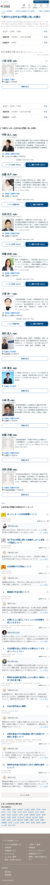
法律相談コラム (10, 851)
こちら (41, 52)
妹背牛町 (28, 817)
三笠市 (9, 812)
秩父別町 (35, 817)
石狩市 (21, 815)
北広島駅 (7, 354)
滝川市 (19, 812)
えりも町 (4, 825)
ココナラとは (9, 854)
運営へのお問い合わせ (13, 860)
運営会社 (8, 872)
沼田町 (9, 820)
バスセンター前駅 (11, 156)
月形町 (9, 817)
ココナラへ (5, 2)
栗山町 (3, 817)
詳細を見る (25, 86)
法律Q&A (8, 848)
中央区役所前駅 (9, 490)
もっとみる (25, 795)
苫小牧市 (13, 386)
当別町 (26, 815)
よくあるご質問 (10, 857)
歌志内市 (31, 812)
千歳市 (12, 79)
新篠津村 (32, 815)
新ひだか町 (11, 825)
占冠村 (14, 820)
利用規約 (32, 848)
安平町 (10, 822)
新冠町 (33, 822)
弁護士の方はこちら (41, 2)
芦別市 (38, 809)
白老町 (37, 820)
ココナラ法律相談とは (13, 844)
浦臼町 (14, 817)
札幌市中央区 (15, 154)
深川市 (37, 812)
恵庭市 (3, 815)
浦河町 (38, 822)
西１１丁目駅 (9, 315)
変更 (45, 31)
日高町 (22, 822)
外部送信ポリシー (35, 854)
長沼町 (44, 815)
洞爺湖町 (4, 822)
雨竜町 (41, 817)
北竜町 (3, 820)
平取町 (28, 822)
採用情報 (8, 875)
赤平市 (3, 812)
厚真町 (42, 820)
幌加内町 (20, 820)
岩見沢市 (20, 809)
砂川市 (25, 812)
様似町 (44, 822)
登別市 (42, 812)
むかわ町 (16, 822)
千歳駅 (6, 82)
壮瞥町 (32, 820)
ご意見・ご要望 (34, 844)
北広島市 (13, 352)
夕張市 (14, 809)
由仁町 (38, 815)
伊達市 (9, 815)
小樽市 (3, 809)
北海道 (6, 79)
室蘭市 (9, 809)
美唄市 (33, 809)
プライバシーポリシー (37, 851)
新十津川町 (20, 817)
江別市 (44, 809)
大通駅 (7, 196)
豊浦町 (26, 820)
